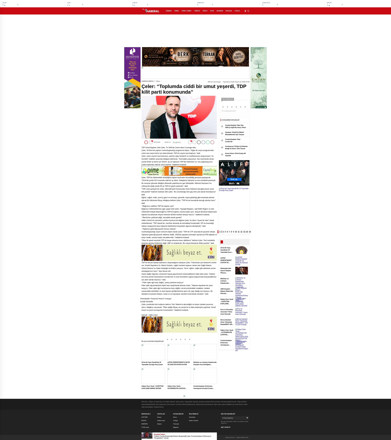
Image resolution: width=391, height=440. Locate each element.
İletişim (159, 424)
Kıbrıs (176, 11)
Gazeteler (192, 417)
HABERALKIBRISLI (148, 81)
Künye (159, 417)
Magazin (229, 11)
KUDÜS (143, 420)
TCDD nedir (145, 427)
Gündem (169, 11)
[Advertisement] (195, 30)
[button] (217, 231)
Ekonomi (220, 11)
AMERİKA (144, 424)
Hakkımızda (161, 420)
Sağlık (237, 11)
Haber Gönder (193, 420)
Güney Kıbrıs (186, 11)
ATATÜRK (144, 417)
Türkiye (197, 11)
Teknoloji (176, 424)
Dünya (205, 11)
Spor (212, 11)
